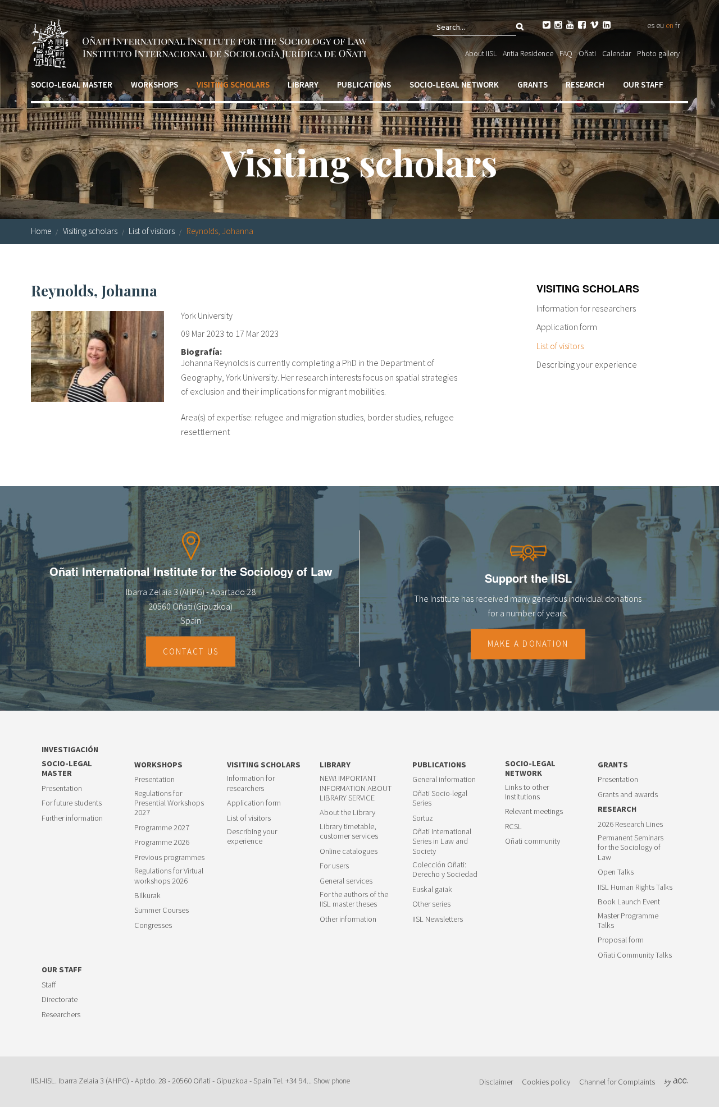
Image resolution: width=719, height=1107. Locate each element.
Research (585, 84)
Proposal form (621, 940)
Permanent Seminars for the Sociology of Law (630, 847)
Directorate (60, 999)
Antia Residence (528, 53)
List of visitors (152, 231)
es (650, 25)
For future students (72, 803)
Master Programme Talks (628, 920)
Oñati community (532, 841)
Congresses (153, 925)
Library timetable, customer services (349, 831)
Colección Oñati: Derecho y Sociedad (444, 869)
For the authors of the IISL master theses (354, 899)
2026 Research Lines (630, 824)
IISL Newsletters (437, 919)
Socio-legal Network (454, 84)
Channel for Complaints (617, 1082)
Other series (431, 904)
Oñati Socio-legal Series (439, 798)
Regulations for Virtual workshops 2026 (168, 875)
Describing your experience (586, 364)
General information (444, 779)
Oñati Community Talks (635, 955)
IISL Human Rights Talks (635, 887)
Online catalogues (348, 851)
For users (334, 866)
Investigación (70, 749)
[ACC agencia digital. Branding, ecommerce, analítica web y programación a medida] (676, 1082)
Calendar (616, 53)
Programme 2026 (161, 842)
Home (41, 231)
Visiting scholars (233, 84)
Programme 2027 (161, 827)
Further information (72, 818)
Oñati (587, 53)
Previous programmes (169, 857)
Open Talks (616, 872)
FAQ (565, 53)
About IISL (481, 53)
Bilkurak (147, 895)
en (670, 25)
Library (303, 84)
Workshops (154, 84)
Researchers (61, 1014)
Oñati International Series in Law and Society (441, 841)
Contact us (191, 651)
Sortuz (422, 818)
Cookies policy (546, 1082)
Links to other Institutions (527, 792)
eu (660, 25)
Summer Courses (161, 910)
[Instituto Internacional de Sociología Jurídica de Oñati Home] (201, 42)
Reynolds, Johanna (219, 231)
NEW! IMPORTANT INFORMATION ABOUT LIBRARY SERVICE (356, 788)
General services (346, 881)
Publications (364, 84)
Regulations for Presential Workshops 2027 (169, 803)
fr (677, 25)
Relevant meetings (534, 811)
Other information (348, 919)
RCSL (513, 826)
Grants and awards (628, 794)
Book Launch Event (629, 902)
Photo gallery (658, 53)
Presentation (62, 788)
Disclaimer (496, 1082)
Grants (532, 84)
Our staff (643, 84)
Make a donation (528, 644)
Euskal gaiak (432, 889)
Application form (566, 326)
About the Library (347, 812)
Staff (49, 985)
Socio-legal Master (71, 84)
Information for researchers (586, 308)
